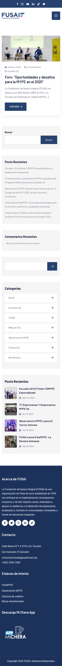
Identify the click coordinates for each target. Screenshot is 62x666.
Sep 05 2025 (28, 446)
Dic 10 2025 (27, 414)
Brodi (11, 297)
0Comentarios (34, 67)
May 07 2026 (28, 398)
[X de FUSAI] (12, 523)
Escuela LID (13, 71)
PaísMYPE (7, 585)
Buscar (8, 132)
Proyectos (14, 347)
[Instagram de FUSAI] (18, 523)
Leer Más (14, 106)
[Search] (52, 266)
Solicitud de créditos (12, 596)
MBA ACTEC (15, 327)
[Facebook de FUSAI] (5, 523)
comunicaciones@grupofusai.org (19, 557)
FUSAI (12, 317)
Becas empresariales (13, 601)
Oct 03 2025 (28, 430)
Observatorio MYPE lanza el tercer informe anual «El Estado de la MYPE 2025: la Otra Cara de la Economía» (30, 192)
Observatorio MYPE (19, 337)
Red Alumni (15, 357)
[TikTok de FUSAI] (32, 523)
